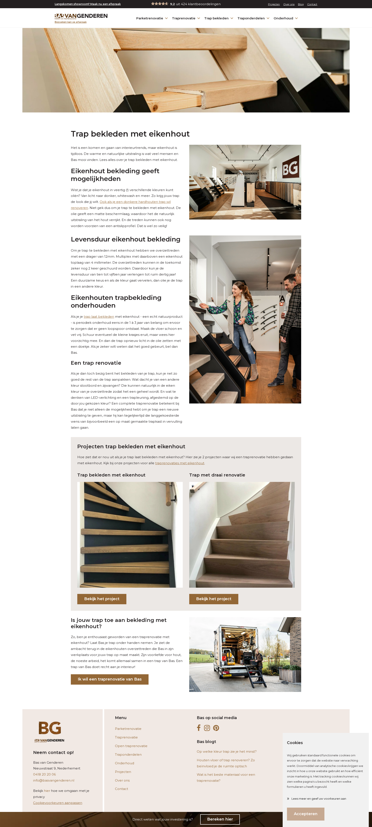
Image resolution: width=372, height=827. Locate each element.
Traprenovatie (183, 18)
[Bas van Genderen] (81, 16)
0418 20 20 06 (44, 774)
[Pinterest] (216, 728)
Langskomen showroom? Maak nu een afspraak (88, 4)
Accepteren (306, 813)
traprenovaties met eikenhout (179, 463)
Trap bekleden (216, 18)
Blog (301, 4)
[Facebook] (199, 728)
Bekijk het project (101, 598)
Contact (312, 4)
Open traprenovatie (131, 746)
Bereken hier (220, 819)
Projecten (274, 4)
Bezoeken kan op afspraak (71, 22)
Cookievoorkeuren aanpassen (57, 803)
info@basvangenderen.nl (53, 780)
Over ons (288, 4)
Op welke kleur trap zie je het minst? (227, 751)
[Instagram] (207, 728)
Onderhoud (283, 18)
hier (47, 791)
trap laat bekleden (99, 317)
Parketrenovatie (149, 18)
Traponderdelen (251, 18)
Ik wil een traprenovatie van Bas (110, 679)
